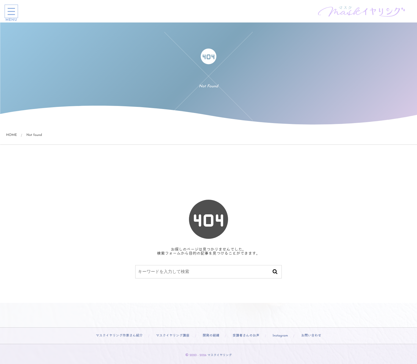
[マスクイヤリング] (362, 11)
